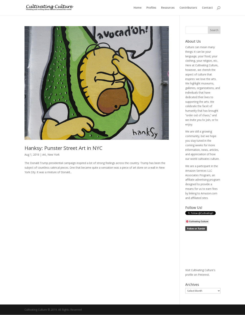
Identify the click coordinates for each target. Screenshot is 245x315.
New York (53, 154)
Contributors (188, 7)
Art (44, 154)
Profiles (151, 7)
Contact (207, 7)
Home (137, 7)
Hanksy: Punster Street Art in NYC (63, 148)
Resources (168, 7)
